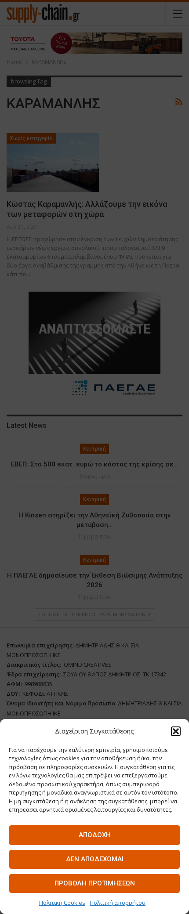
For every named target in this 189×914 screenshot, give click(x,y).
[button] (175, 731)
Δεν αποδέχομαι (95, 859)
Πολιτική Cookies (62, 903)
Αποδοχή (95, 835)
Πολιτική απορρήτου (117, 903)
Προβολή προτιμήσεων (95, 883)
